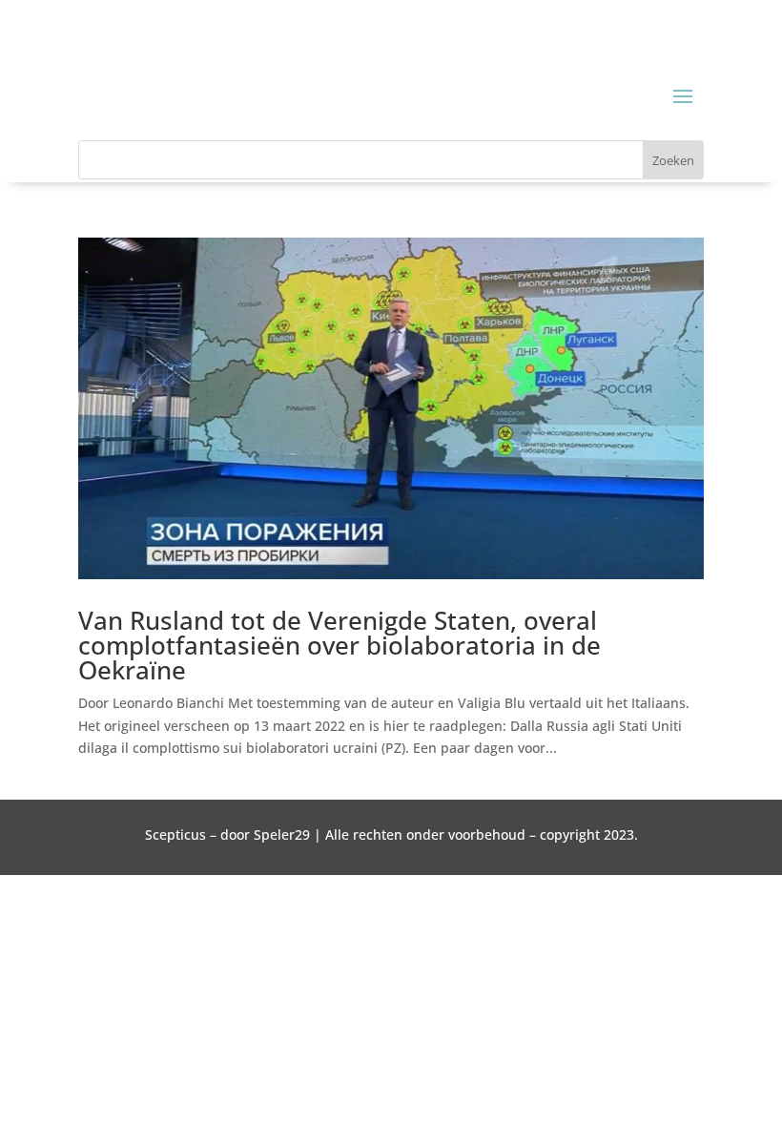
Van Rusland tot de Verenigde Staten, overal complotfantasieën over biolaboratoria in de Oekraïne (339, 645)
